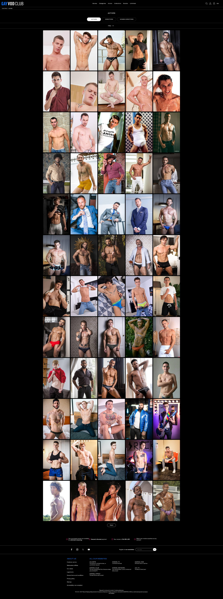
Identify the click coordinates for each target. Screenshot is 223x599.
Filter (109, 25)
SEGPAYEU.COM (127, 591)
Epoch (115, 591)
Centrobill (120, 591)
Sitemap (69, 582)
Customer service (72, 562)
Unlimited (133, 3)
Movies (95, 3)
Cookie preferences (119, 590)
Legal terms (70, 572)
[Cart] (214, 3)
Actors (110, 3)
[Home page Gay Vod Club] (12, 3)
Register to (126, 549)
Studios (125, 3)
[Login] (210, 3)
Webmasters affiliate (72, 565)
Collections (117, 3)
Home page (4, 8)
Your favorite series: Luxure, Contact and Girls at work (121, 569)
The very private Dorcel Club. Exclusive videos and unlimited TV (100, 569)
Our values (70, 568)
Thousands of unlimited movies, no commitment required (98, 563)
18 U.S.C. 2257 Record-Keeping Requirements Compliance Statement (91, 591)
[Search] (207, 3)
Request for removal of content (106, 590)
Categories (102, 3)
